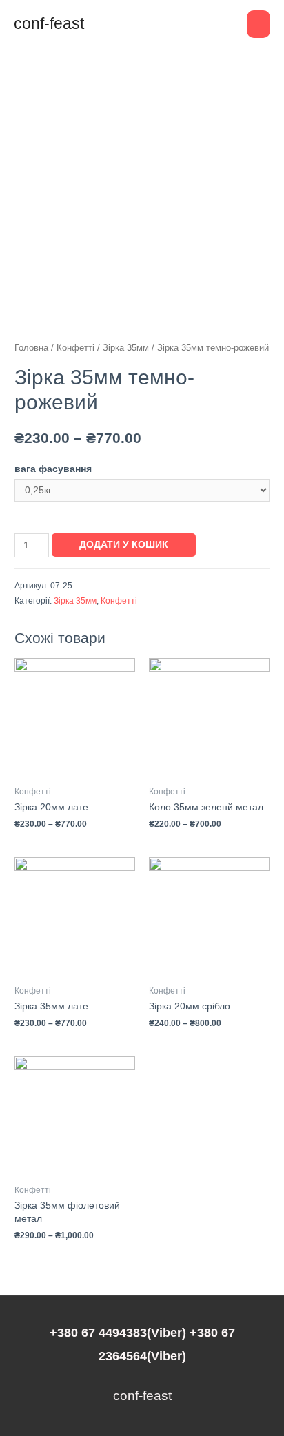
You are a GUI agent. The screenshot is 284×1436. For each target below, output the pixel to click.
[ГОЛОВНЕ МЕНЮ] (258, 24)
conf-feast (49, 23)
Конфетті (75, 348)
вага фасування (53, 469)
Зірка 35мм (126, 348)
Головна (31, 348)
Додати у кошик (123, 545)
